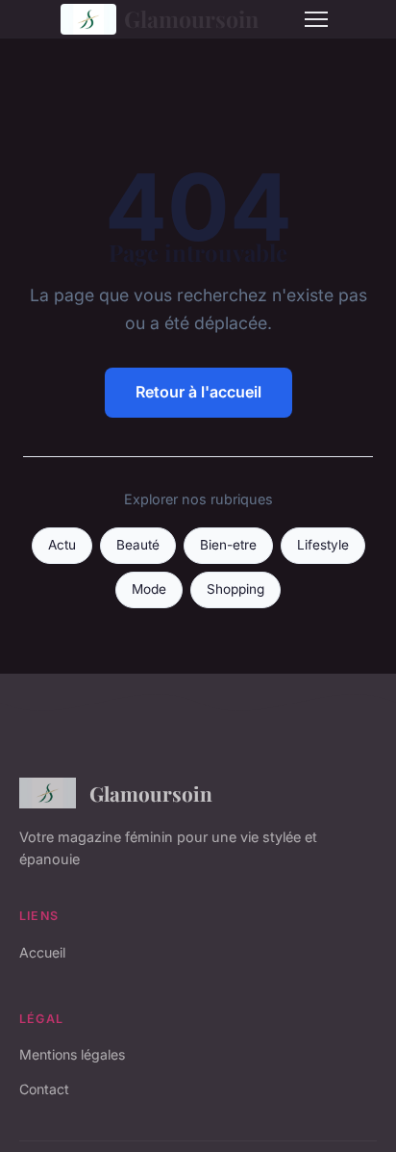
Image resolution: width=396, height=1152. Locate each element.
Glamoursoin (191, 19)
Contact (44, 1089)
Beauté (138, 544)
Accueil (42, 952)
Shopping (235, 589)
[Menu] (316, 19)
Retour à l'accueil (198, 391)
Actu (62, 544)
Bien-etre (228, 544)
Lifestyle (323, 544)
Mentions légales (72, 1054)
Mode (149, 589)
